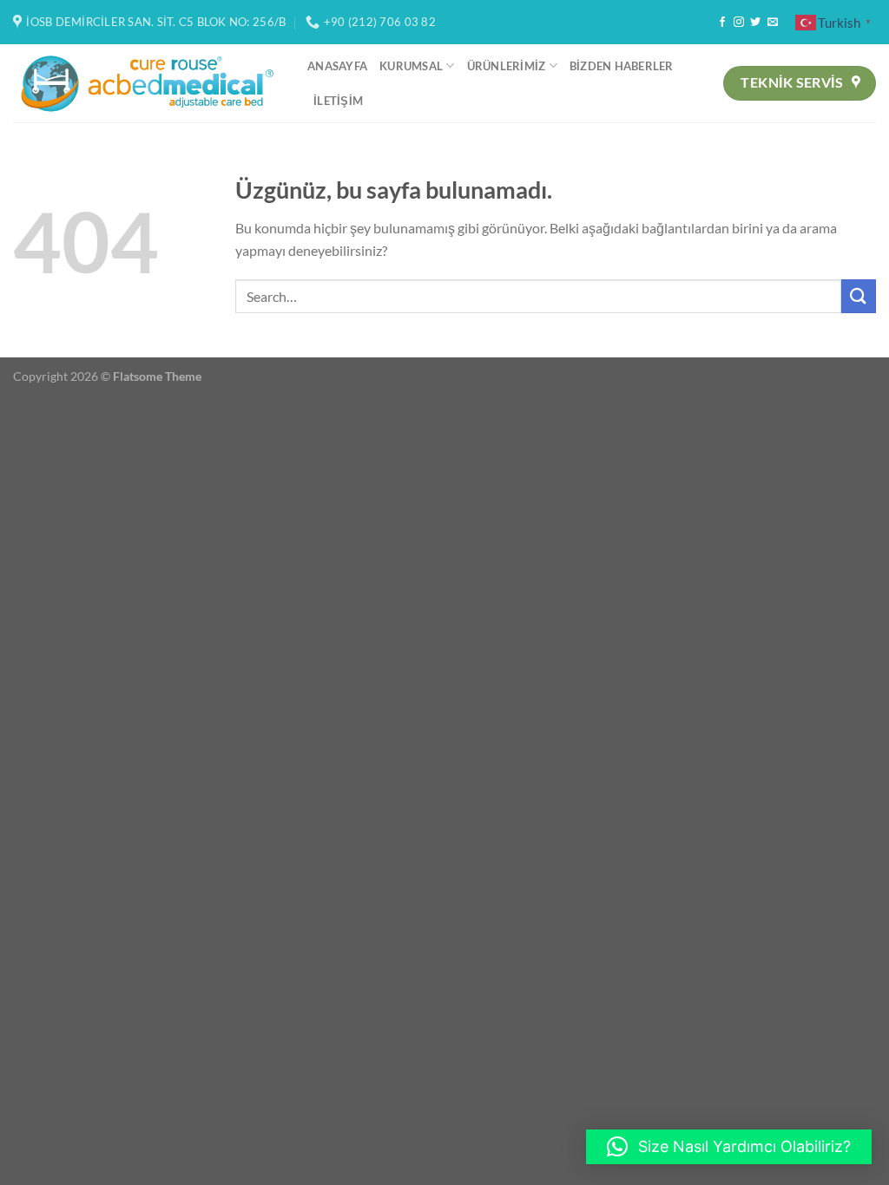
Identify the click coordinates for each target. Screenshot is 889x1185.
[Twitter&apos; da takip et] (755, 22)
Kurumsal (411, 66)
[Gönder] (858, 296)
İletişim (338, 101)
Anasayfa (337, 66)
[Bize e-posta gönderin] (772, 22)
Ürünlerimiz (506, 66)
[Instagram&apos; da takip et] (739, 22)
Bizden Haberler (622, 66)
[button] (729, 1146)
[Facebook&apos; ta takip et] (722, 22)
